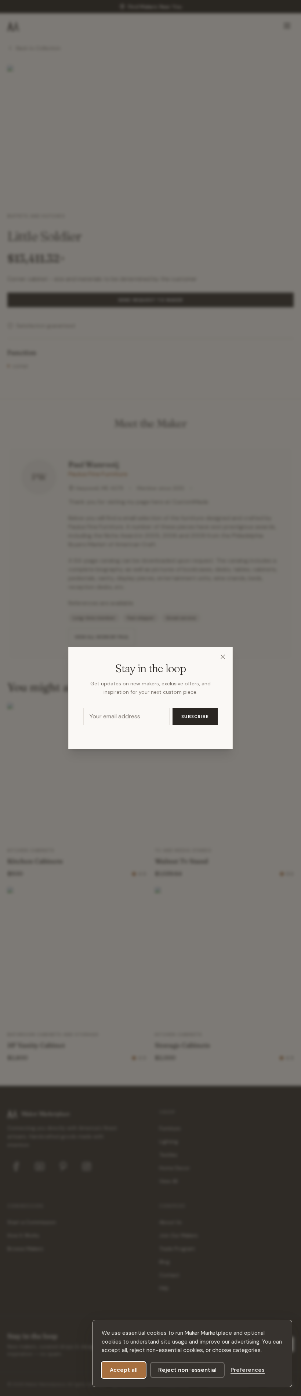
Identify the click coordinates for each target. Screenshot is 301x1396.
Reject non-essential (187, 1370)
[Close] (222, 656)
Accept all (124, 1370)
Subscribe (195, 716)
